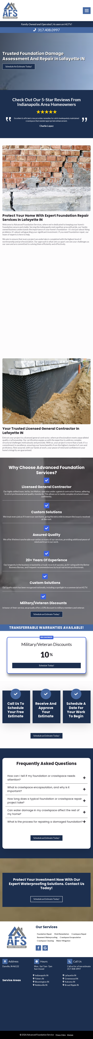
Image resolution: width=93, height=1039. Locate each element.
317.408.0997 (49, 30)
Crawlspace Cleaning (45, 941)
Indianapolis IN (41, 975)
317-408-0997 (74, 969)
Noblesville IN (41, 985)
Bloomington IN (42, 982)
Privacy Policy (61, 1035)
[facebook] (38, 948)
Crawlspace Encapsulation (70, 937)
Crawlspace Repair (78, 934)
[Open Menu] (87, 10)
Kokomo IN (70, 982)
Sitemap (70, 1035)
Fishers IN (39, 978)
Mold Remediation (61, 934)
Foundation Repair (44, 934)
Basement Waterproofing (47, 937)
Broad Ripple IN (72, 985)
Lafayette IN (70, 975)
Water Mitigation (63, 941)
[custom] (45, 948)
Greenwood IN (71, 978)
